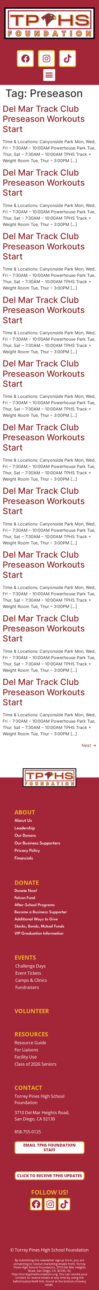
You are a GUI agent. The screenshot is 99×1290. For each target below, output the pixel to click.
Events (25, 957)
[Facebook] (25, 58)
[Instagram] (46, 58)
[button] (49, 75)
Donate (27, 882)
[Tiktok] (67, 58)
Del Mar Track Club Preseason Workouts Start (44, 119)
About (25, 812)
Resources (31, 1034)
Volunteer (32, 1011)
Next (89, 745)
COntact (28, 1087)
